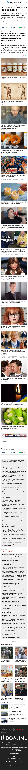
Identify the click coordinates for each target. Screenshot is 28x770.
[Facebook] (6, 762)
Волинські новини (5, 5)
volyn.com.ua (18, 729)
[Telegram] (15, 762)
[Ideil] (14, 765)
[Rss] (22, 762)
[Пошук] (26, 2)
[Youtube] (19, 762)
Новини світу (14, 5)
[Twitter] (9, 762)
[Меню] (1, 2)
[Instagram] (12, 762)
